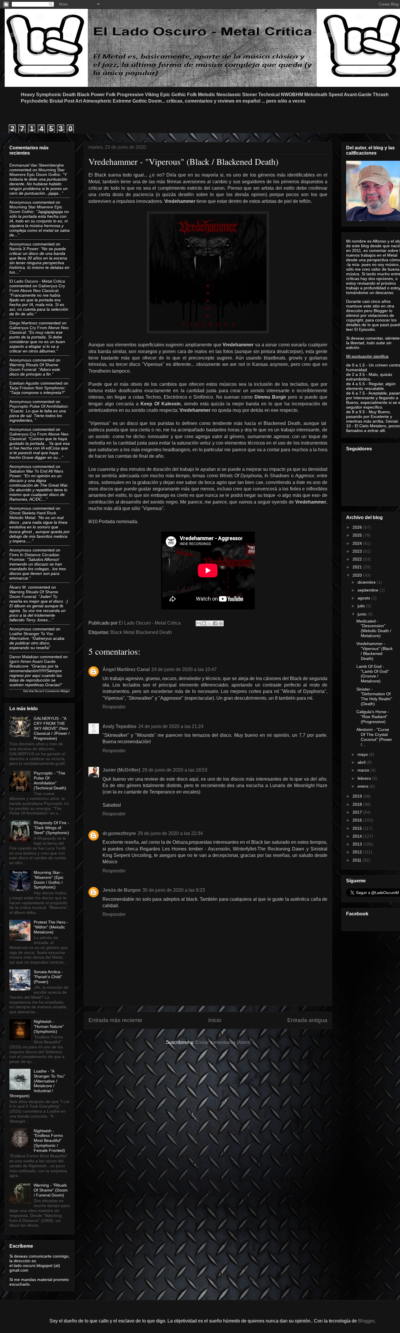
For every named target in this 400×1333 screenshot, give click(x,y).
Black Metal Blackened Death (141, 632)
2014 (358, 836)
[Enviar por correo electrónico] (198, 623)
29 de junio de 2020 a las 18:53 (174, 769)
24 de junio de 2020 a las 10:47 (184, 669)
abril (362, 762)
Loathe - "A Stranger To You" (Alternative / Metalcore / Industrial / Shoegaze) (37, 1083)
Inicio (214, 1020)
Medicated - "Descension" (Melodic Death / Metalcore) (373, 628)
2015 (358, 828)
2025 (358, 535)
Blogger (366, 1320)
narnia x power (23, 248)
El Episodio (364, 329)
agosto (364, 598)
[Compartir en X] (210, 623)
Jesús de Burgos (121, 890)
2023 (358, 551)
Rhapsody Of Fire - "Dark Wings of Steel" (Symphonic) (51, 827)
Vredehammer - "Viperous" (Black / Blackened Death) (374, 651)
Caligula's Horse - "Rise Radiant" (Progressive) (372, 716)
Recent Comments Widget (52, 691)
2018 (358, 804)
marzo (364, 770)
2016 (358, 820)
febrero (365, 778)
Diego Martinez (23, 323)
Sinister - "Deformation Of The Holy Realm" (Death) (374, 696)
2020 (358, 575)
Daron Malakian (24, 656)
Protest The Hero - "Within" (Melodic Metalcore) (51, 927)
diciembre (367, 582)
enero (364, 786)
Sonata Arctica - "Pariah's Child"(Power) (48, 976)
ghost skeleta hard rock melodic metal (32, 515)
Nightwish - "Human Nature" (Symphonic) (49, 1026)
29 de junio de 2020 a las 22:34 (170, 833)
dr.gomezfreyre (119, 833)
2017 (358, 812)
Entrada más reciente (115, 1020)
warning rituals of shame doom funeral (33, 367)
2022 (358, 559)
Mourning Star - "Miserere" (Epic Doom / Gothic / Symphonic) (49, 879)
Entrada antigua (307, 1020)
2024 (358, 543)
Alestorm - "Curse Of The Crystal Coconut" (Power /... (374, 736)
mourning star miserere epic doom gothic (37, 172)
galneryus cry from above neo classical (37, 288)
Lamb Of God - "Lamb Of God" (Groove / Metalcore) (372, 673)
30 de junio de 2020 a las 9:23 (173, 890)
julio (362, 606)
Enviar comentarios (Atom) (222, 1042)
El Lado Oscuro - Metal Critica (37, 281)
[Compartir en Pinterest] (221, 623)
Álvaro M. (18, 587)
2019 (358, 796)
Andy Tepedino (119, 726)
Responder (114, 706)
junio (362, 614)
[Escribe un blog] (204, 623)
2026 (358, 527)
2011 (358, 860)
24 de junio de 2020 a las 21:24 (171, 726)
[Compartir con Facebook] (215, 623)
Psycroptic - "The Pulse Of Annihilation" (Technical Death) (50, 780)
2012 (358, 852)
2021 (358, 567)
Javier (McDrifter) (121, 769)
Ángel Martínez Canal (126, 669)
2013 (358, 844)
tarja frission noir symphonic (37, 387)
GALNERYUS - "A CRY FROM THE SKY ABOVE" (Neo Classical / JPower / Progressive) (52, 728)
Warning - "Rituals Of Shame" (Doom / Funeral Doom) (51, 1190)
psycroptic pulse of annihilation (38, 406)
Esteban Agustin (24, 383)
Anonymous (20, 202)
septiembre (369, 590)
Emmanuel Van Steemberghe (36, 165)
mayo (363, 754)
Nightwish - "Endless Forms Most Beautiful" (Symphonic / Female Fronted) (49, 1140)
